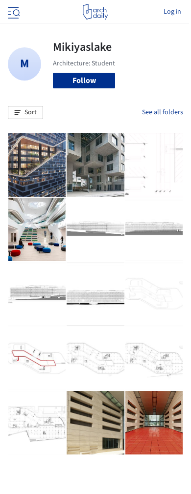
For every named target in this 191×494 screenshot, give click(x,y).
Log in (172, 11)
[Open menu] (13, 12)
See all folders (162, 112)
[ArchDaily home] (95, 12)
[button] (25, 113)
